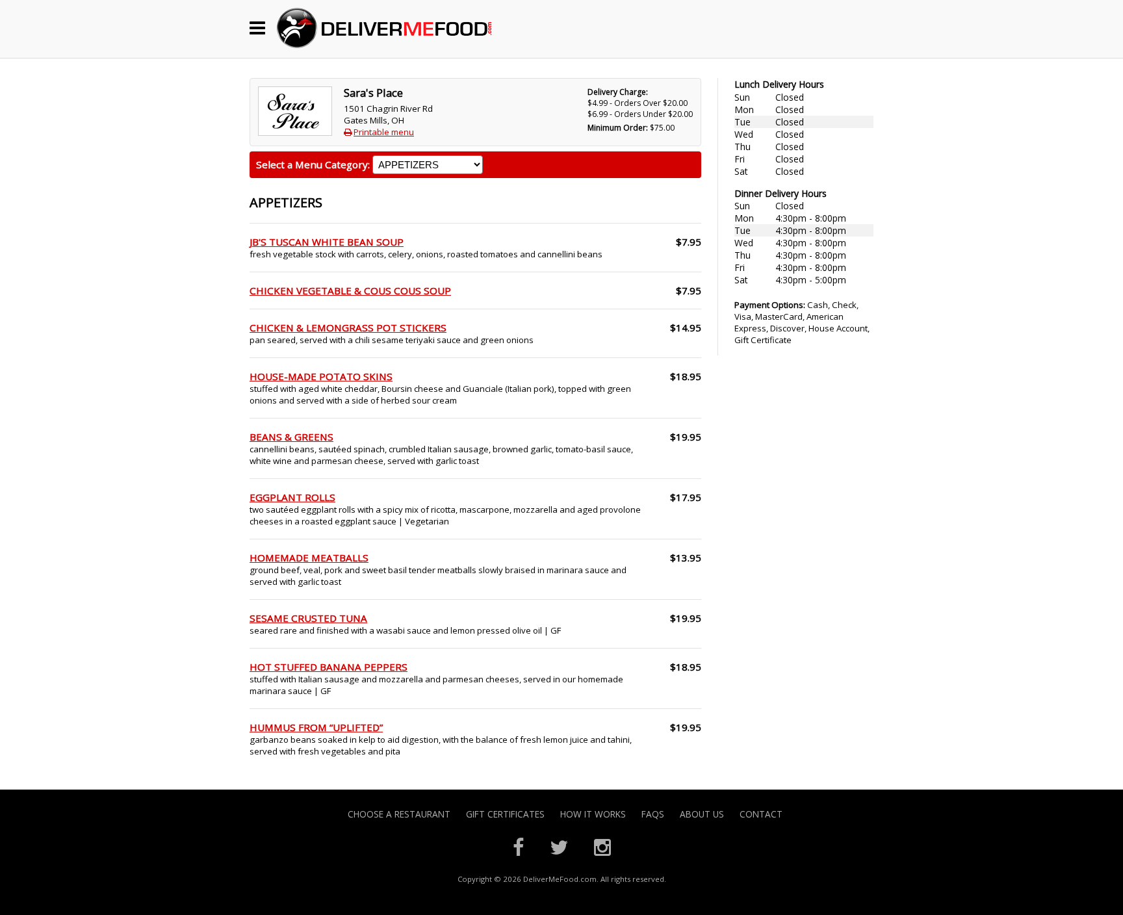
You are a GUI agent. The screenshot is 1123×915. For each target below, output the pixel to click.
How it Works (593, 814)
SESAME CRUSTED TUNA (308, 618)
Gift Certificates (505, 814)
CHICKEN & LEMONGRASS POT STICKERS (348, 327)
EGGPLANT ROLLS (292, 497)
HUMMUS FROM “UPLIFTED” (316, 727)
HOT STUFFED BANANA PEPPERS (328, 666)
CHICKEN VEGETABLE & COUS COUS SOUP (350, 290)
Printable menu (384, 132)
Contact (761, 814)
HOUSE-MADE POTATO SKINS (321, 376)
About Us (702, 814)
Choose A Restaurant (399, 814)
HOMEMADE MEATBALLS (309, 557)
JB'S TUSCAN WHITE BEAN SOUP (327, 241)
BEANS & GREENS (291, 436)
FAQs (652, 814)
